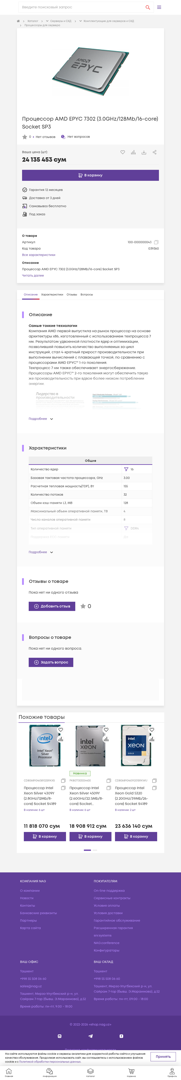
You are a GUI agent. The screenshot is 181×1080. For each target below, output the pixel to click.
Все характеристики (38, 255)
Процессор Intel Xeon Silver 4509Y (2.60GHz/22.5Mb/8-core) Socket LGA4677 (86, 796)
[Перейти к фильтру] (126, 469)
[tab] (31, 295)
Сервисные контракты (112, 898)
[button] (90, 71)
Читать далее (33, 276)
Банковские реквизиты (38, 913)
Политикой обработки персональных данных (50, 1062)
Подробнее (38, 419)
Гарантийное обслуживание (117, 921)
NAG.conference (106, 943)
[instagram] (59, 1036)
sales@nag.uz (31, 986)
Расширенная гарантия (113, 928)
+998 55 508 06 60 (33, 979)
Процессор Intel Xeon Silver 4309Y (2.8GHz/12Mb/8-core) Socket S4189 (40, 796)
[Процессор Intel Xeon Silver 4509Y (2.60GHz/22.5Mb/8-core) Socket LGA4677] (91, 745)
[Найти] (148, 7)
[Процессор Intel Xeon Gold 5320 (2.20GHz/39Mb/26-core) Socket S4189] (136, 745)
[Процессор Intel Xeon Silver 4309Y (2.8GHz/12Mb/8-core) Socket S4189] (45, 745)
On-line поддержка (109, 891)
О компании (30, 891)
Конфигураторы (106, 950)
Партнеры (28, 921)
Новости (27, 898)
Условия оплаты (107, 906)
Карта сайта (30, 928)
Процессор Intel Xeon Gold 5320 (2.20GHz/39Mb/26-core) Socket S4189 (131, 796)
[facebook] (121, 1036)
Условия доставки (108, 913)
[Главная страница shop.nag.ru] (18, 21)
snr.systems (102, 935)
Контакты (27, 906)
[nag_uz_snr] (90, 1036)
